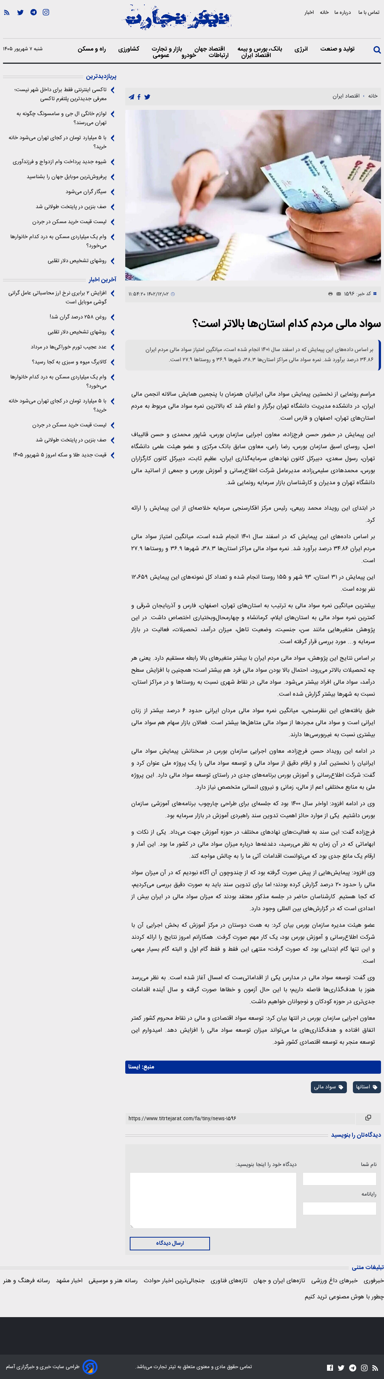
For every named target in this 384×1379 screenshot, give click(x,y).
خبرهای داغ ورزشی (334, 1281)
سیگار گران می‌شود (86, 192)
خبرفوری (374, 1281)
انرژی (301, 49)
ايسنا (134, 1067)
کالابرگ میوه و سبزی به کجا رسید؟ (69, 362)
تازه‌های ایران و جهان (279, 1281)
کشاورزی (129, 49)
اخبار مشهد (69, 1281)
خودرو (190, 56)
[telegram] (131, 97)
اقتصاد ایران (257, 56)
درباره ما (343, 12)
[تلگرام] (33, 23)
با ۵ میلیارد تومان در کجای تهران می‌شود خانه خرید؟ (57, 143)
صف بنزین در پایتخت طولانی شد (71, 207)
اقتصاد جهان (210, 49)
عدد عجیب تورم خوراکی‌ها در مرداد (68, 347)
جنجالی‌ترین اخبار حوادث (174, 1281)
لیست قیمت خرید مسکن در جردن (69, 222)
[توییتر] (20, 23)
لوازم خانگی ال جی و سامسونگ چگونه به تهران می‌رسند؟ (61, 119)
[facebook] (139, 97)
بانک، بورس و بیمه (260, 49)
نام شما (368, 1164)
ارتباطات (219, 56)
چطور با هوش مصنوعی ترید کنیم (344, 1297)
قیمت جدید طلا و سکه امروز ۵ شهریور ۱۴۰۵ (59, 455)
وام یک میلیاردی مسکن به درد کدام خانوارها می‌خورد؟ (58, 242)
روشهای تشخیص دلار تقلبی (77, 261)
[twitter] (147, 97)
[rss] (6, 23)
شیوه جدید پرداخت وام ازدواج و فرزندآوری (59, 162)
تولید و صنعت (338, 49)
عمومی (162, 56)
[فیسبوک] (330, 1367)
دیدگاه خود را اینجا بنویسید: (266, 1164)
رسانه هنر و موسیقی (113, 1281)
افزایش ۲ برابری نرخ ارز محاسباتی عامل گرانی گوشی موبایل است (57, 298)
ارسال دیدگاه (170, 1243)
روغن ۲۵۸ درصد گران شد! (78, 317)
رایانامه (369, 1194)
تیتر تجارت (164, 1367)
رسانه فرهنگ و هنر (26, 1281)
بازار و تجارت (167, 49)
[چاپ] (329, 294)
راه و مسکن (92, 49)
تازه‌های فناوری (229, 1281)
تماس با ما (369, 12)
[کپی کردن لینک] (368, 1119)
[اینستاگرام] (46, 23)
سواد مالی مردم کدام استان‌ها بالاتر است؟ (287, 324)
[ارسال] (337, 294)
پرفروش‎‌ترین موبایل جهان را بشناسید (66, 177)
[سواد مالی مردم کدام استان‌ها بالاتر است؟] (253, 195)
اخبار (309, 12)
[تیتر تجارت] (177, 21)
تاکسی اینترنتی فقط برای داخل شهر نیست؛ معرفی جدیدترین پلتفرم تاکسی (60, 95)
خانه (324, 12)
